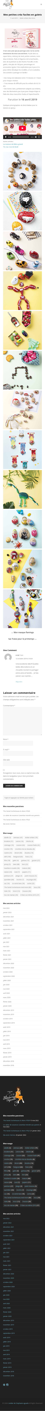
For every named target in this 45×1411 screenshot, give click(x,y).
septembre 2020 (9, 976)
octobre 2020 (7, 972)
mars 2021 (6, 951)
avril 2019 (6, 1044)
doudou (29, 853)
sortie (30, 883)
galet (16, 860)
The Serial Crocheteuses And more (17, 887)
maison (26, 868)
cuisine (8, 853)
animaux (18, 838)
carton (19, 841)
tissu (37, 887)
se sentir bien (18, 883)
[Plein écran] (39, 137)
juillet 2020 (7, 980)
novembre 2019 (8, 1014)
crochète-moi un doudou (25, 849)
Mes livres (32, 18)
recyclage (31, 880)
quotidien (9, 880)
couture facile (33, 845)
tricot (16, 891)
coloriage (9, 845)
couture (20, 845)
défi (7, 857)
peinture (8, 876)
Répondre (19, 682)
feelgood (18, 857)
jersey (7, 864)
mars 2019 (6, 1048)
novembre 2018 (8, 1065)
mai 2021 (6, 946)
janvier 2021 (7, 959)
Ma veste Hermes (9, 824)
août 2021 (6, 934)
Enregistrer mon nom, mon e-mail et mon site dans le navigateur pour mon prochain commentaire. (21, 776)
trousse (26, 891)
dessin (18, 853)
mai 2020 (6, 989)
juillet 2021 (7, 938)
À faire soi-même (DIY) (30, 895)
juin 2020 (6, 985)
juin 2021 (6, 942)
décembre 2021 (8, 917)
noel (17, 872)
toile (7, 891)
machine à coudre (12, 868)
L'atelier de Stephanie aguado (18, 1403)
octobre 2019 (7, 1019)
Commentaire (9, 705)
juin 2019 (6, 1036)
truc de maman (11, 895)
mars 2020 (6, 997)
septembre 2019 (9, 1023)
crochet (8, 849)
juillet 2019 (7, 1031)
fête (7, 860)
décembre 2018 (8, 1061)
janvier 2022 (7, 912)
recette (20, 880)
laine (16, 864)
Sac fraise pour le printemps (22, 639)
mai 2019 (6, 1040)
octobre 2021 (7, 925)
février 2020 (7, 1002)
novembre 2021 (8, 921)
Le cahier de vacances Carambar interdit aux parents (21, 815)
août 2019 (6, 1027)
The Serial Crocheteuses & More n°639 (16, 811)
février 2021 (7, 955)
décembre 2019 (8, 1010)
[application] (22, 128)
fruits (28, 857)
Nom (5, 739)
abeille (7, 838)
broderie (8, 841)
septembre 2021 (9, 929)
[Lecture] (6, 137)
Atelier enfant (24, 18)
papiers (26, 872)
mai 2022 (6, 908)
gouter (36, 860)
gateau (25, 860)
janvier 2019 (7, 1057)
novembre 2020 (8, 968)
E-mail (6, 749)
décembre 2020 (8, 963)
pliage (19, 876)
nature (8, 872)
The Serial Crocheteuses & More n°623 (16, 820)
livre (25, 864)
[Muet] (36, 137)
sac (7, 883)
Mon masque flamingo (22, 632)
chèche (29, 841)
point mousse (31, 876)
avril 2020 (6, 993)
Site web (6, 760)
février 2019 (7, 1053)
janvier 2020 (7, 1006)
